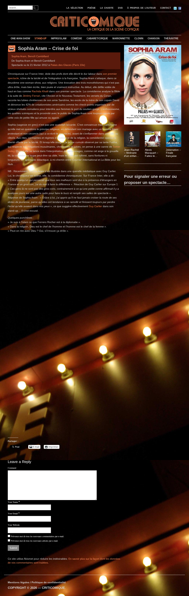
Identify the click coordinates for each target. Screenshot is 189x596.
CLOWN (138, 38)
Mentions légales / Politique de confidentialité (37, 582)
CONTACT (165, 8)
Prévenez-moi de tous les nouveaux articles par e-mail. (34, 540)
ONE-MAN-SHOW (20, 38)
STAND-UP (41, 38)
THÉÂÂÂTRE (171, 38)
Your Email (13, 513)
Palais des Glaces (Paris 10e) (68, 64)
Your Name (13, 501)
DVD (120, 8)
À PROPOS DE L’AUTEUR (141, 8)
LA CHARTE (107, 8)
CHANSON (153, 38)
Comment (12, 467)
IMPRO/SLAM (58, 38)
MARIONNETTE (121, 38)
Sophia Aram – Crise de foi (48, 48)
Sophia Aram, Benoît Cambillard (30, 56)
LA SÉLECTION (74, 8)
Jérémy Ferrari (31, 95)
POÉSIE (91, 8)
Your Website (14, 524)
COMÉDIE (76, 38)
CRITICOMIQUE (53, 588)
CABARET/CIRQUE (97, 38)
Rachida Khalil (40, 91)
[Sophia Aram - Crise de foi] (152, 85)
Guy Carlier (95, 206)
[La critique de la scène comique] (94, 23)
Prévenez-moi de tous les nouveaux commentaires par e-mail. (37, 536)
